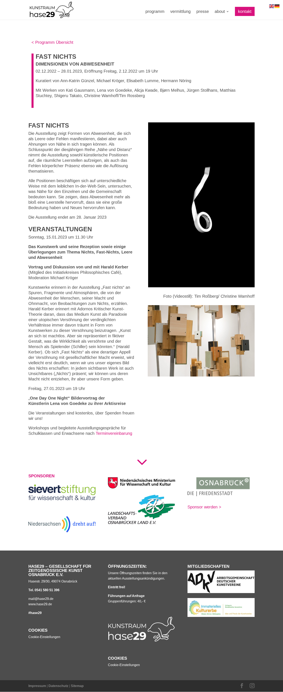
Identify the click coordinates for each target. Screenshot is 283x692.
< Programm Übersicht (52, 42)
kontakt (245, 11)
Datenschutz (58, 686)
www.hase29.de (40, 604)
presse (202, 12)
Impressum (37, 686)
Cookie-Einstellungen (44, 637)
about (220, 12)
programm (154, 12)
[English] (272, 6)
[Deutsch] (277, 6)
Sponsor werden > (204, 507)
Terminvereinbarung (114, 433)
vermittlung (180, 12)
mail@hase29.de (40, 599)
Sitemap (77, 686)
